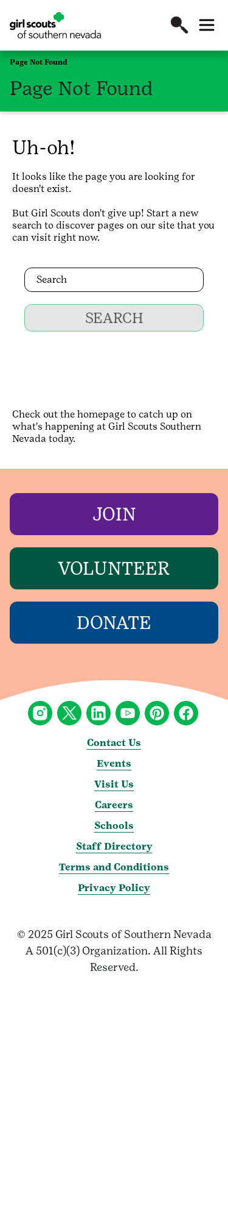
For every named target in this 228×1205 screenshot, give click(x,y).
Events (114, 763)
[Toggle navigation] (207, 25)
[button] (179, 25)
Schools (114, 825)
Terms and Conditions (114, 867)
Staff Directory (114, 846)
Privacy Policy (114, 888)
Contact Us (114, 742)
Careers (114, 805)
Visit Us (114, 784)
